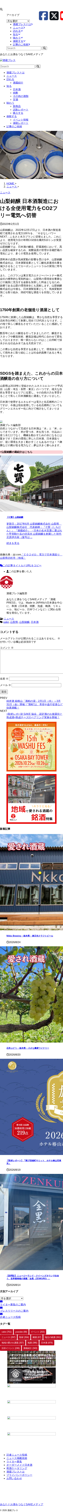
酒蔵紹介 (18, 82)
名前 (4, 678)
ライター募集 (14, 1461)
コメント (7, 647)
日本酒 (17, 89)
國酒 (37, 1337)
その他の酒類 (20, 96)
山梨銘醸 (24, 622)
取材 (24, 1337)
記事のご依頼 (14, 126)
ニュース (11, 76)
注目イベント (11, 1348)
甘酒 (15, 99)
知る (9, 86)
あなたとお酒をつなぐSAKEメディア (21, 1504)
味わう (10, 103)
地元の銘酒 (53, 1337)
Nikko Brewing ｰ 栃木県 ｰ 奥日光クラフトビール (29, 936)
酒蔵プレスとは (15, 72)
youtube (21, 1332)
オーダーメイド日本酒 (19, 1465)
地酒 (32, 1343)
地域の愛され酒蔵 (13, 1343)
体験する (11, 116)
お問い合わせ (14, 1478)
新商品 (17, 106)
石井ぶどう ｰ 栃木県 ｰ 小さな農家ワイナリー (27, 1048)
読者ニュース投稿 (16, 1454)
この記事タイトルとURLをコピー (22, 565)
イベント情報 (20, 119)
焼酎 (15, 92)
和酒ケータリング (16, 1468)
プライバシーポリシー (19, 1475)
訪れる (10, 79)
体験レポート (20, 123)
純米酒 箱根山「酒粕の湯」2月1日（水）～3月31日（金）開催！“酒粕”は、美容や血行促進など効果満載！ (34, 704)
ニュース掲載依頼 (16, 1458)
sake (6, 622)
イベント (38, 1332)
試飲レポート (20, 109)
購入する (18, 113)
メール (5, 685)
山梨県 (14, 622)
